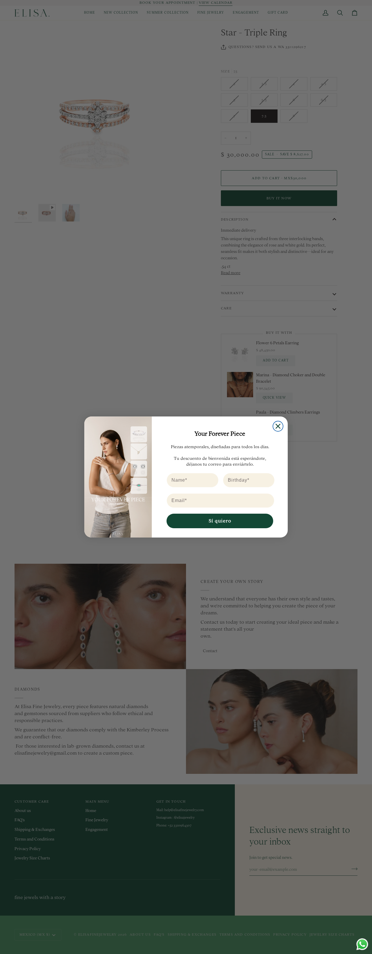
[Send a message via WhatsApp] (362, 944)
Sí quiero (220, 520)
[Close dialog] (278, 426)
